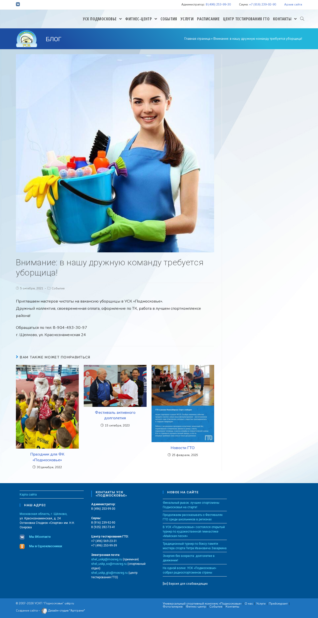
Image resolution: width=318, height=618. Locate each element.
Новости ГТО (183, 448)
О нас (249, 604)
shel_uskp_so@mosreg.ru (109, 564)
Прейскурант (278, 604)
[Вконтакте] (18, 5)
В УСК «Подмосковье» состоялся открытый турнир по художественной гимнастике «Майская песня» (194, 531)
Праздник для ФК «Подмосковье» (47, 457)
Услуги (261, 604)
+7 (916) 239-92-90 (262, 4)
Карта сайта (28, 494)
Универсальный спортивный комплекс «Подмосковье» (202, 604)
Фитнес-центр (196, 607)
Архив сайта (293, 4)
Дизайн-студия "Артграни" (66, 611)
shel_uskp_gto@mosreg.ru (109, 573)
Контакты (232, 607)
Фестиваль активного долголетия (115, 415)
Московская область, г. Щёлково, (43, 514)
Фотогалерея (173, 607)
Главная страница (197, 39)
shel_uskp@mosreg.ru (106, 559)
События (58, 288)
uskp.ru (69, 603)
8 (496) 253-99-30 (218, 4)
